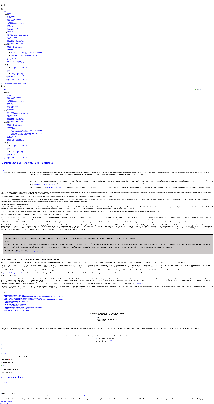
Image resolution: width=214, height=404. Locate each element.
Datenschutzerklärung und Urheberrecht (18, 79)
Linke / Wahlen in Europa (14, 19)
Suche (9, 13)
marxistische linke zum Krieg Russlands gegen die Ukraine (26, 55)
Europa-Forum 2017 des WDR (55, 187)
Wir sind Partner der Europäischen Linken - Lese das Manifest (27, 52)
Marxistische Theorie (12, 65)
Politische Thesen (12, 37)
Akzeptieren (3, 401)
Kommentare (10, 31)
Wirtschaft (10, 22)
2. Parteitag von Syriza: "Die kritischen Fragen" (16, 310)
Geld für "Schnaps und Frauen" (12, 302)
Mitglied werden (11, 58)
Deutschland (10, 20)
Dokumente (10, 49)
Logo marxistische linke (17, 73)
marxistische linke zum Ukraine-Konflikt (21, 56)
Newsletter (7, 81)
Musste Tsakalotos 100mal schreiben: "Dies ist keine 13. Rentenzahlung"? (23, 307)
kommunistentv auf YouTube (15, 40)
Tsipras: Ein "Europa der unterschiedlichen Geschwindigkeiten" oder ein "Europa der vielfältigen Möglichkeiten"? (34, 299)
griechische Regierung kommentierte (12, 273)
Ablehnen (9, 401)
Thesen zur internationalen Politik (19, 53)
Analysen (9, 25)
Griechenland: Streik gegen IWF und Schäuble (16, 308)
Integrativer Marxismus (17, 68)
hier (110, 340)
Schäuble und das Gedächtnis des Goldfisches (27, 162)
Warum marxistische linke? (14, 47)
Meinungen (10, 26)
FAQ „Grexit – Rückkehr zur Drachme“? (15, 304)
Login (5, 380)
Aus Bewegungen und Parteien (15, 23)
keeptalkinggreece (138, 283)
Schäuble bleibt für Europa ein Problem (44, 184)
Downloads (10, 72)
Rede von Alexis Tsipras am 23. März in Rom (16, 301)
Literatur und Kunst (12, 28)
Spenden (9, 59)
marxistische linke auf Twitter (15, 61)
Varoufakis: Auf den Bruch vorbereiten (14, 305)
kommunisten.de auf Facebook (15, 41)
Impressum (10, 78)
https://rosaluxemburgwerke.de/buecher (84, 395)
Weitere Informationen (6, 403)
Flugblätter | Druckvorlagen (18, 75)
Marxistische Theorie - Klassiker (19, 67)
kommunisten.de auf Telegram (15, 43)
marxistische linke (12, 46)
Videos (9, 38)
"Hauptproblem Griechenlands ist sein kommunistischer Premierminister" (23, 298)
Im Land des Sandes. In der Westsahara (17, 35)
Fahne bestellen (11, 76)
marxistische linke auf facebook (15, 62)
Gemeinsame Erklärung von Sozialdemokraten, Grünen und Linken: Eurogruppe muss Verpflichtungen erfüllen (33, 296)
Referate (9, 70)
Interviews (10, 29)
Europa (9, 17)
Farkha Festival (11, 34)
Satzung (13, 50)
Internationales (11, 16)
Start (5, 11)
